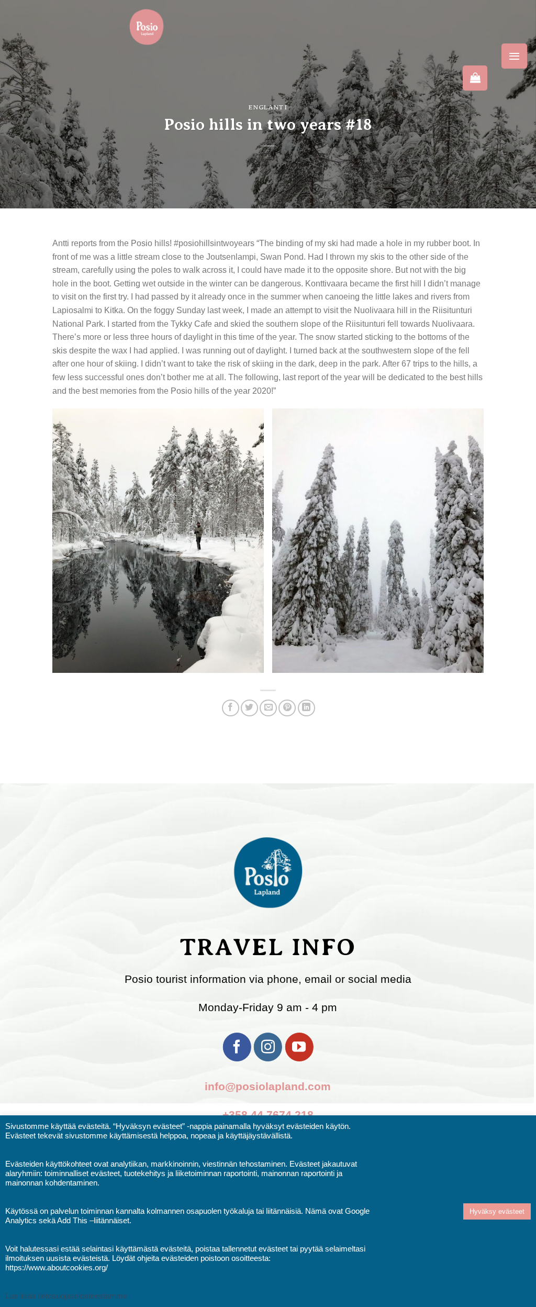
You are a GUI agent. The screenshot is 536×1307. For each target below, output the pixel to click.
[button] (514, 56)
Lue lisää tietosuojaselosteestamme (66, 1296)
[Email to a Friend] (268, 708)
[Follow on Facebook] (236, 1047)
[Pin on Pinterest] (287, 708)
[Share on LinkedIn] (306, 708)
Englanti (268, 107)
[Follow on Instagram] (268, 1047)
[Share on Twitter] (249, 708)
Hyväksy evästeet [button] (497, 1211)
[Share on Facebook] (230, 708)
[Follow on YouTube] (299, 1047)
